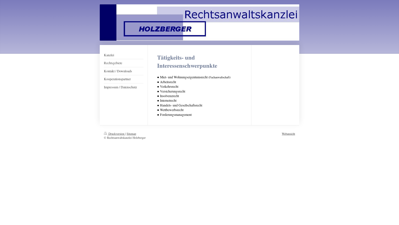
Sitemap (131, 134)
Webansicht (288, 134)
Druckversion (116, 134)
